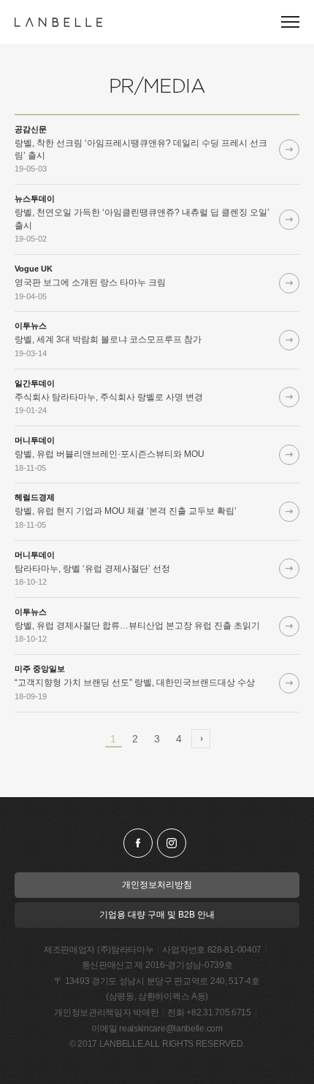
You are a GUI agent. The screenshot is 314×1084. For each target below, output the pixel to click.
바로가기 (289, 149)
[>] (200, 738)
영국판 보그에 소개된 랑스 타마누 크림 (90, 282)
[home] (58, 22)
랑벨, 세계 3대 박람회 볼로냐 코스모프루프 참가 (108, 339)
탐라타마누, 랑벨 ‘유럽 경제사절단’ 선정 (92, 569)
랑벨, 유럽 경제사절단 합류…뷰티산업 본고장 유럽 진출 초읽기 (137, 625)
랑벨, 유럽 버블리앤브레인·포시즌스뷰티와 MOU (109, 454)
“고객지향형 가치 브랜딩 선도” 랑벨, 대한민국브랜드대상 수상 (135, 682)
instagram (171, 843)
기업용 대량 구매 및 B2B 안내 (157, 915)
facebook (138, 843)
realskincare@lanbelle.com (171, 1028)
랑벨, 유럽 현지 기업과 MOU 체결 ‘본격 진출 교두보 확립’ (126, 511)
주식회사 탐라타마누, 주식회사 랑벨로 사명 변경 (109, 397)
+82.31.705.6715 (218, 1012)
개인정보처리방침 (157, 885)
